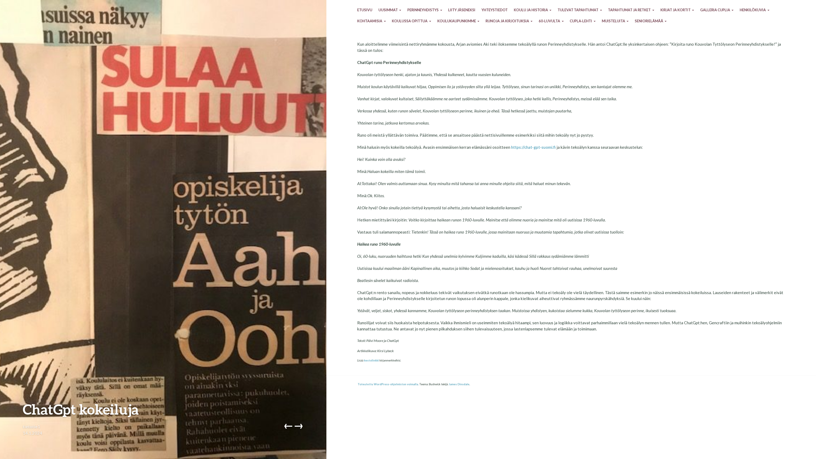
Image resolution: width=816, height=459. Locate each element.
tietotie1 (31, 426)
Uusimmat (388, 10)
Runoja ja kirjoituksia (507, 21)
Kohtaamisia (369, 21)
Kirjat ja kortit (675, 10)
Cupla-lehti (581, 21)
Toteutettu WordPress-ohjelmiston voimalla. (388, 384)
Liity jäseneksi (461, 10)
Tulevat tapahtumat (578, 10)
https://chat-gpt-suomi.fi (533, 147)
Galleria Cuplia (715, 10)
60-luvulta (549, 21)
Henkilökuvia (753, 10)
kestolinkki (371, 360)
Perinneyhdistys (423, 10)
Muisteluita (613, 21)
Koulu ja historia (531, 10)
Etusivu (364, 10)
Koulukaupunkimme (456, 21)
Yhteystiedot (495, 10)
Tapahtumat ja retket (629, 10)
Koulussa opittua (410, 21)
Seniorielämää (649, 21)
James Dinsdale (459, 384)
